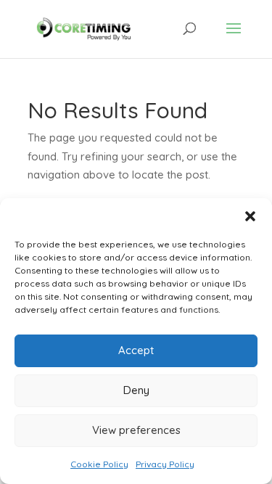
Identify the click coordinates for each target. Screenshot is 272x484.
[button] (250, 216)
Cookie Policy (99, 464)
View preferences (136, 430)
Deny (136, 390)
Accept (136, 350)
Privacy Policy (165, 464)
